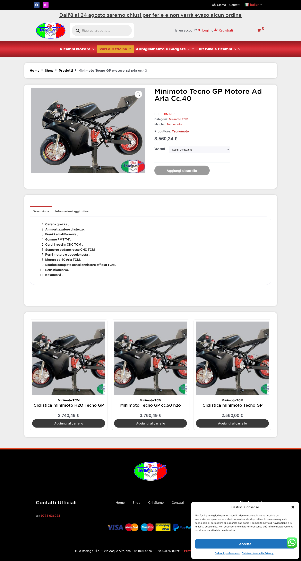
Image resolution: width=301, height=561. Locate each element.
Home (35, 70)
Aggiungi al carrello (182, 171)
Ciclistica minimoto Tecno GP (233, 405)
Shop (49, 70)
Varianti (159, 148)
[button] (293, 507)
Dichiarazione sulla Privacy (258, 553)
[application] (188, 49)
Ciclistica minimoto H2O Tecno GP (69, 405)
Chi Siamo (156, 502)
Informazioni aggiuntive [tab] (71, 211)
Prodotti (66, 70)
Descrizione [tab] (41, 211)
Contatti (178, 502)
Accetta (245, 544)
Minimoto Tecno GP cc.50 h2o (150, 405)
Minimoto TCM (178, 119)
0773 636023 (50, 516)
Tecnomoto (174, 124)
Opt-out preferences (227, 553)
